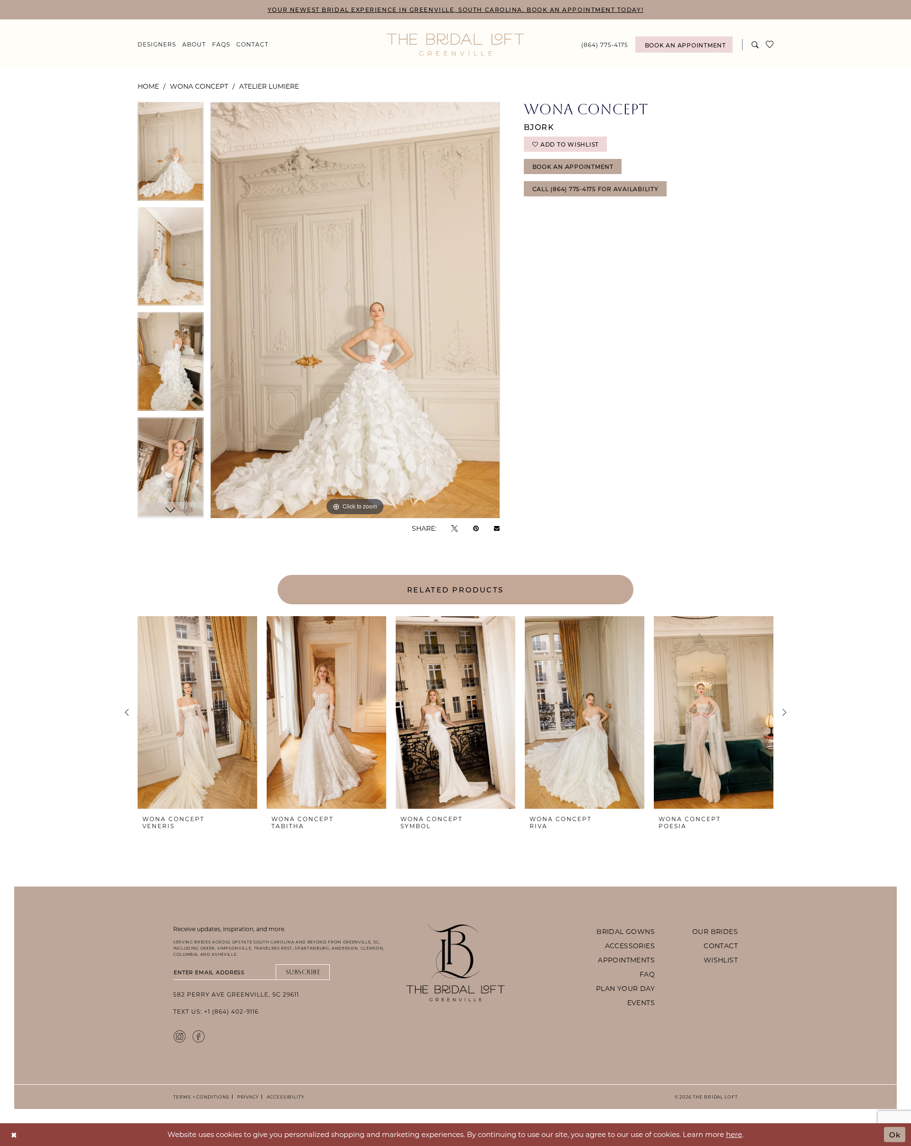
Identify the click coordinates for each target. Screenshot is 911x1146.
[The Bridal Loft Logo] (455, 45)
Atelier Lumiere (269, 86)
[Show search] (755, 44)
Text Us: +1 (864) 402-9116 (216, 1011)
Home (148, 86)
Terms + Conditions (201, 1097)
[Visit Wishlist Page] (769, 44)
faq (647, 974)
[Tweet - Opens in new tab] (454, 528)
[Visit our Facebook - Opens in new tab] (198, 1036)
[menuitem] (157, 44)
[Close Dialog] (14, 1134)
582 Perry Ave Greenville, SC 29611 (236, 994)
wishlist (721, 959)
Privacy (246, 1097)
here (734, 1134)
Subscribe (303, 972)
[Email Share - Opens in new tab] (496, 528)
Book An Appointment (573, 166)
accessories (630, 945)
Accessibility (284, 1097)
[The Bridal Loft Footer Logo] (455, 962)
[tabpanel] (171, 155)
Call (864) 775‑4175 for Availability (595, 189)
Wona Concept (199, 86)
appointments (626, 959)
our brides (715, 931)
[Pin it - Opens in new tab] (476, 528)
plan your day (625, 988)
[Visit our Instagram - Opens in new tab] (179, 1036)
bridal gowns (625, 931)
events (641, 1002)
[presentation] (197, 712)
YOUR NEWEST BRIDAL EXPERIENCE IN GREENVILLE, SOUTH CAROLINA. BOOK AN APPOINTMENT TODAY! (455, 9)
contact (721, 945)
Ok (895, 1134)
